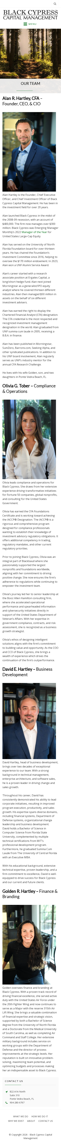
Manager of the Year (34, 232)
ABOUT (31, 1120)
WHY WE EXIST (16, 1120)
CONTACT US (45, 1120)
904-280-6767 (17, 1102)
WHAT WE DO (20, 1116)
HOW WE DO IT (39, 1116)
